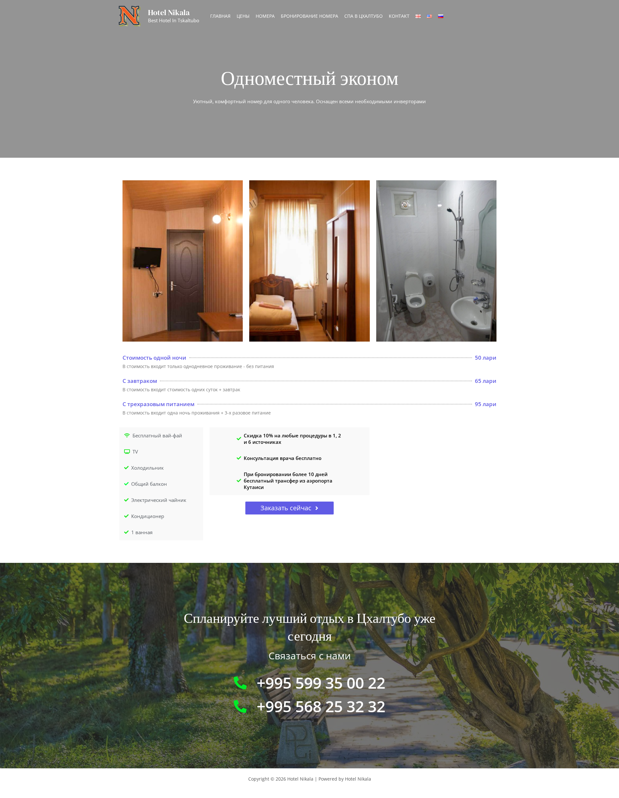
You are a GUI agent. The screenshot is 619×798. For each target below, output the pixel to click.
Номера (265, 16)
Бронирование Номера (309, 16)
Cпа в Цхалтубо (363, 16)
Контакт (399, 16)
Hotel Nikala (169, 12)
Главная (220, 16)
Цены (243, 16)
